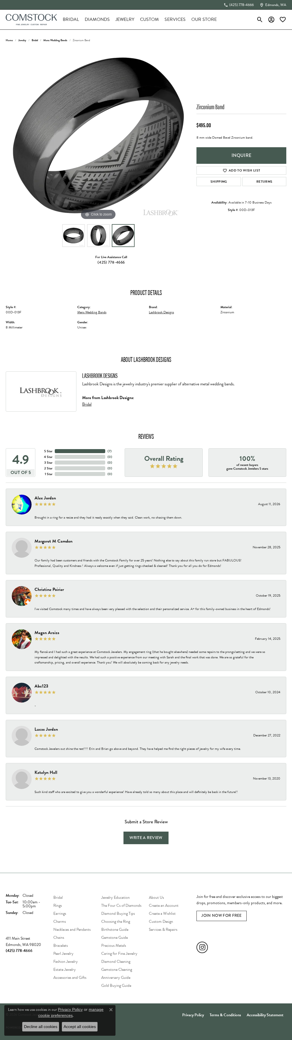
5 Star (48, 451)
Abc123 (41, 686)
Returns (264, 181)
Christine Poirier (49, 589)
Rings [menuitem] (57, 905)
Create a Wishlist (162, 914)
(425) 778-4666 (111, 262)
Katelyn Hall (46, 772)
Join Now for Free (221, 915)
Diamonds (97, 19)
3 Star (48, 462)
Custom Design (161, 922)
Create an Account (164, 905)
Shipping (218, 181)
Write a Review (145, 837)
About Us (156, 897)
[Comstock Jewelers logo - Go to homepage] (31, 19)
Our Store (204, 19)
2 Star (48, 468)
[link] (239, 5)
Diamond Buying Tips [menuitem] (118, 914)
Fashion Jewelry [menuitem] (65, 962)
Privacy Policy (193, 1015)
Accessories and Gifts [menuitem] (69, 978)
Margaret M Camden (53, 541)
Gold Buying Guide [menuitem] (116, 986)
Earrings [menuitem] (59, 914)
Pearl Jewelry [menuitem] (63, 954)
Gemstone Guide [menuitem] (114, 938)
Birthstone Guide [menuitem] (114, 930)
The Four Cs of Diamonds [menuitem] (121, 905)
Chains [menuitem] (58, 938)
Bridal (71, 19)
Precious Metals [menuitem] (113, 946)
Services (175, 19)
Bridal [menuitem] (58, 897)
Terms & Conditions (225, 1015)
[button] (259, 19)
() (109, 451)
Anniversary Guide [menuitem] (115, 978)
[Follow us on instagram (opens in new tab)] (202, 947)
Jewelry (124, 19)
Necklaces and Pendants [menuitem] (72, 930)
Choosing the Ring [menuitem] (115, 922)
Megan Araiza (47, 632)
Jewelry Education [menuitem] (115, 897)
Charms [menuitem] (59, 922)
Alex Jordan (45, 498)
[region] (98, 135)
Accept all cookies (80, 1026)
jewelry (22, 40)
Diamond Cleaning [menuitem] (115, 962)
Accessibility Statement (265, 1015)
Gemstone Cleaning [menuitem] (116, 970)
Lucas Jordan (46, 729)
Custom (149, 19)
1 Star (48, 474)
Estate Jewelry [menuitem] (64, 970)
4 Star (48, 456)
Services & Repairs (163, 930)
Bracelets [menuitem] (60, 946)
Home (9, 40)
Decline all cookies (40, 1026)
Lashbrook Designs (161, 312)
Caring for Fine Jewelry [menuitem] (119, 954)
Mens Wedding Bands (55, 40)
